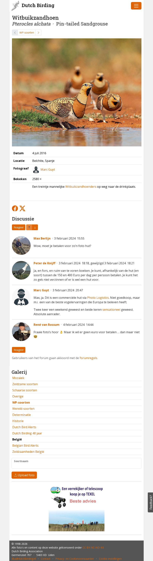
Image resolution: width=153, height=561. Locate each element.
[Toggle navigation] (136, 5)
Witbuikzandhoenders (80, 187)
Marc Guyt (47, 169)
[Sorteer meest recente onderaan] (29, 227)
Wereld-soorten (23, 409)
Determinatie (21, 415)
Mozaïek (18, 378)
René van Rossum (47, 325)
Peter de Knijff (44, 263)
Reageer (19, 227)
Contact (45, 558)
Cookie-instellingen (110, 558)
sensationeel (111, 310)
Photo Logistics (98, 298)
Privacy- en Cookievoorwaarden (74, 558)
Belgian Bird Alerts (25, 445)
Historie (18, 421)
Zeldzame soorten (25, 384)
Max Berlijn (42, 238)
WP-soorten (26, 32)
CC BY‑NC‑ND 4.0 (93, 547)
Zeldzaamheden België (28, 452)
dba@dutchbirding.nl (24, 558)
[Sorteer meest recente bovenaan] (35, 227)
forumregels (88, 358)
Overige (17, 396)
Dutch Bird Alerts (24, 427)
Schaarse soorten (24, 390)
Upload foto (26, 475)
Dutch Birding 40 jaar (27, 433)
